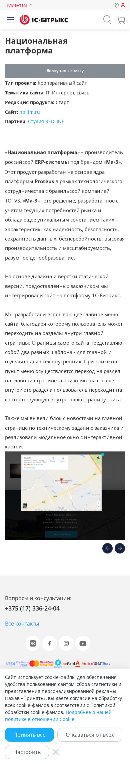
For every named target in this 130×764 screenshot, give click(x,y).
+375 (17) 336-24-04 (32, 608)
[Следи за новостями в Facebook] (49, 643)
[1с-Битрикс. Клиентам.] (44, 20)
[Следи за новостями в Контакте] (32, 643)
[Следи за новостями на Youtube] (82, 643)
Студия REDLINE (46, 121)
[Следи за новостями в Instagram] (66, 643)
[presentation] (107, 548)
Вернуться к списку (65, 70)
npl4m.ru (29, 112)
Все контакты (22, 623)
